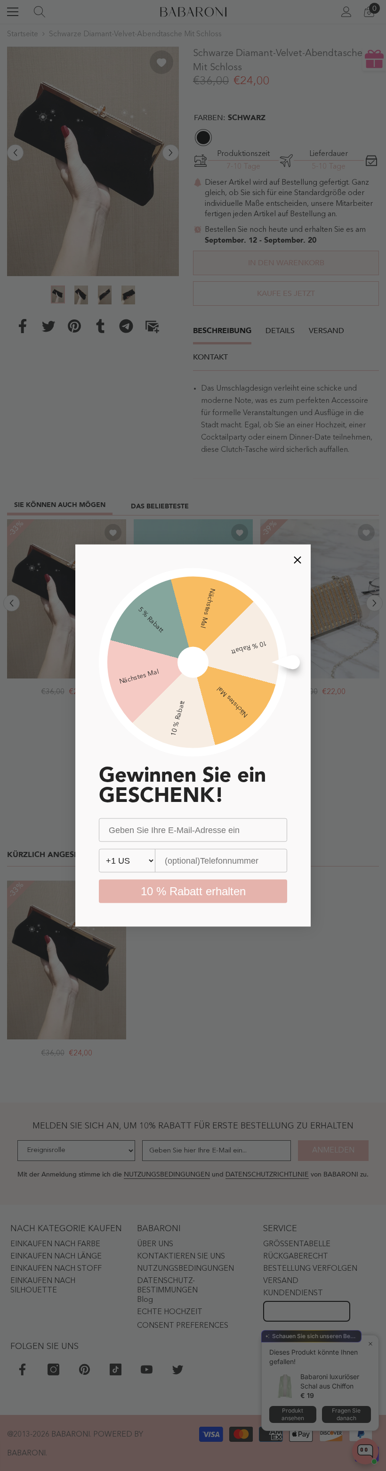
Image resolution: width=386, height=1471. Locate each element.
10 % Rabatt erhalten (193, 891)
